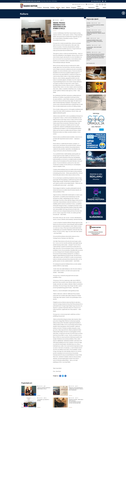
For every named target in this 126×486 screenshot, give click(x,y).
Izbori (104, 7)
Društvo (39, 7)
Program (73, 7)
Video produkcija (80, 7)
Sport (63, 7)
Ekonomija (46, 7)
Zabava (68, 7)
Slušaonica (91, 7)
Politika (52, 7)
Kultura (58, 7)
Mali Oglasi (97, 7)
